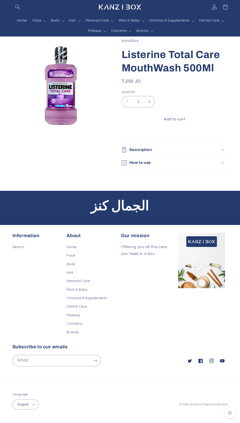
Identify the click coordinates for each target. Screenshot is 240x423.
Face (71, 255)
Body (71, 264)
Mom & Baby (77, 289)
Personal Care (78, 281)
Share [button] (132, 134)
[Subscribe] (95, 360)
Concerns (74, 323)
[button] (17, 7)
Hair (70, 272)
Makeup (73, 315)
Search (18, 247)
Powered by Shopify (215, 404)
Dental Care (77, 306)
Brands (73, 332)
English (23, 404)
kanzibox (195, 404)
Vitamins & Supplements (87, 298)
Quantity (128, 92)
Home (71, 247)
